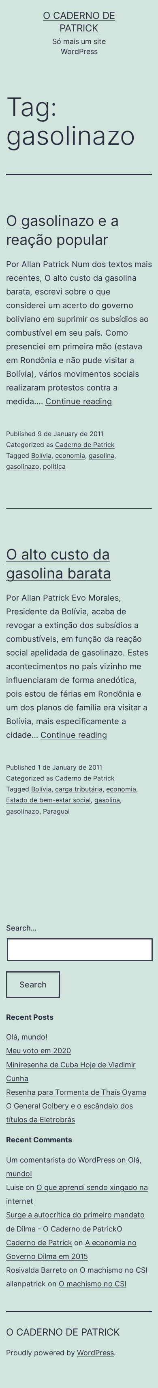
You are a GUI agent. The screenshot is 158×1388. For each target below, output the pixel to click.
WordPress (95, 1352)
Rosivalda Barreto (36, 1270)
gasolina (101, 455)
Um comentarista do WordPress (60, 1160)
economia (70, 455)
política (54, 466)
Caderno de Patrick (85, 444)
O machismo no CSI (113, 1270)
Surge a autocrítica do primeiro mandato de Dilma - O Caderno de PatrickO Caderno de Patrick (75, 1228)
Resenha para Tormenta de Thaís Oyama (76, 1092)
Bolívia (41, 455)
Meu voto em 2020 (38, 1050)
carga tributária (78, 789)
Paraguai (56, 811)
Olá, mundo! (26, 1037)
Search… (21, 928)
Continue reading (78, 401)
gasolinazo (22, 466)
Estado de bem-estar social (48, 800)
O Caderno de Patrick (63, 1332)
